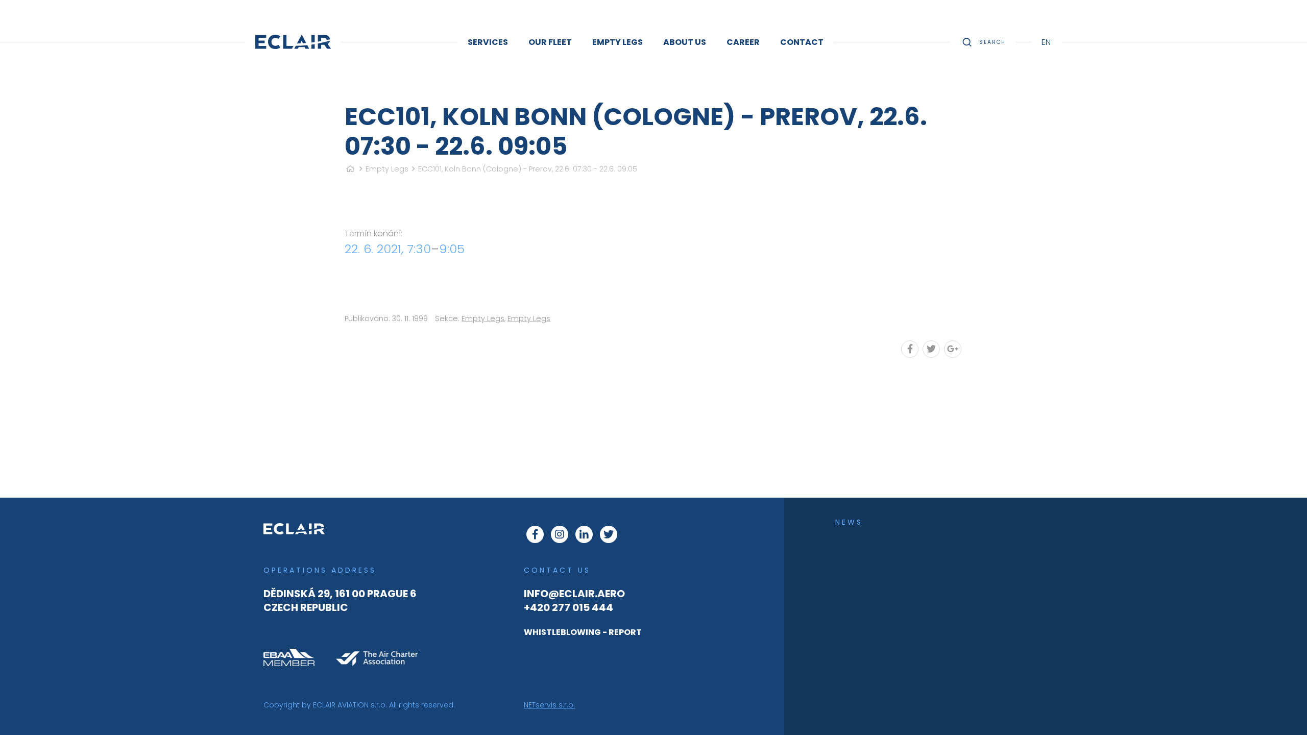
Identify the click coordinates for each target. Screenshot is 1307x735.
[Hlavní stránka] (350, 169)
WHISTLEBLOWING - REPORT (583, 632)
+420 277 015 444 (568, 607)
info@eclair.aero (574, 593)
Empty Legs (387, 169)
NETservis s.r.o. (549, 705)
